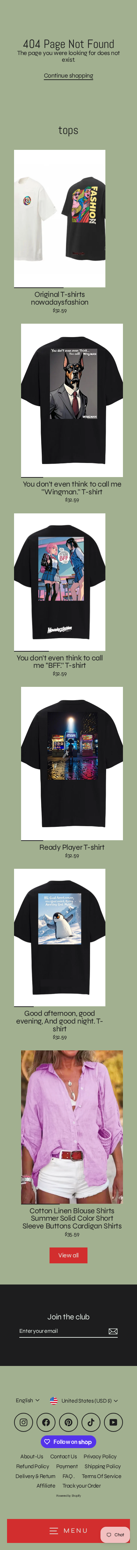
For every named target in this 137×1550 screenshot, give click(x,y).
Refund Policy (32, 1466)
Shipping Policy (102, 1466)
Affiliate (46, 1485)
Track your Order (82, 1485)
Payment (67, 1466)
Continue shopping (68, 75)
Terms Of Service (102, 1476)
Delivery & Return (35, 1476)
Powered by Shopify (68, 1495)
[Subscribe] (112, 1331)
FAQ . (69, 1476)
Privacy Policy (100, 1456)
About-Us (31, 1456)
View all (68, 1255)
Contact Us (63, 1456)
